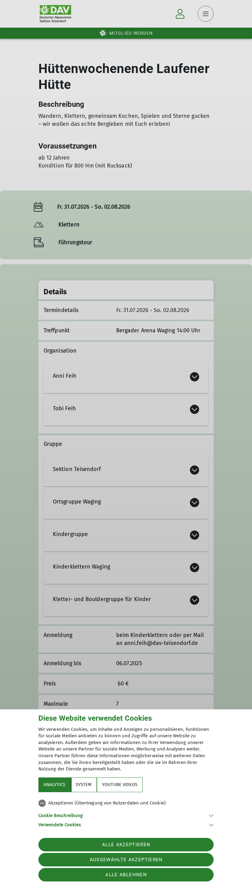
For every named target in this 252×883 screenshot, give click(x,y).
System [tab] (84, 784)
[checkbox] (126, 803)
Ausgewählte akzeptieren (126, 859)
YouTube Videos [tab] (119, 784)
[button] (126, 815)
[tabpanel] (126, 812)
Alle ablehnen (126, 874)
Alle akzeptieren (126, 844)
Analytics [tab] (54, 784)
